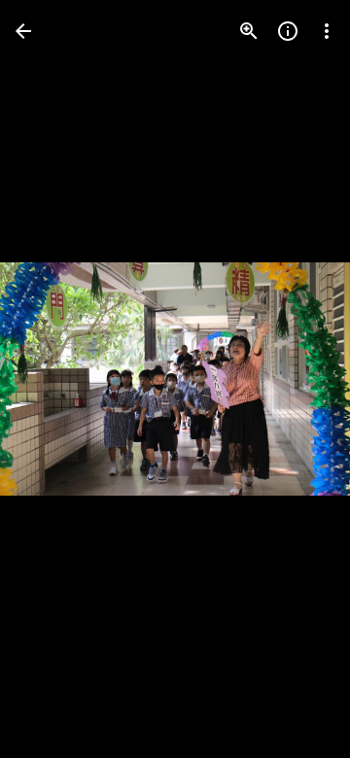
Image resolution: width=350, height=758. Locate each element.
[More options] (326, 31)
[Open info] (287, 31)
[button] (54, 379)
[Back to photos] (23, 31)
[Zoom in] (248, 31)
